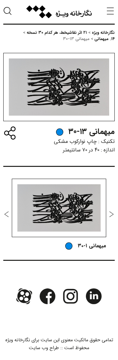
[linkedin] (93, 296)
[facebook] (47, 296)
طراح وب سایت (44, 348)
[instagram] (70, 296)
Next (6, 214)
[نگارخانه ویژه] (59, 11)
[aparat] (24, 296)
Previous (111, 214)
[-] (59, 132)
